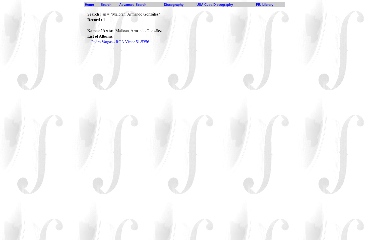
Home (89, 5)
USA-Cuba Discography (215, 5)
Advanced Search (132, 5)
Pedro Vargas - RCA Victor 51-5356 (120, 42)
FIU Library (264, 5)
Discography (173, 5)
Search (106, 5)
